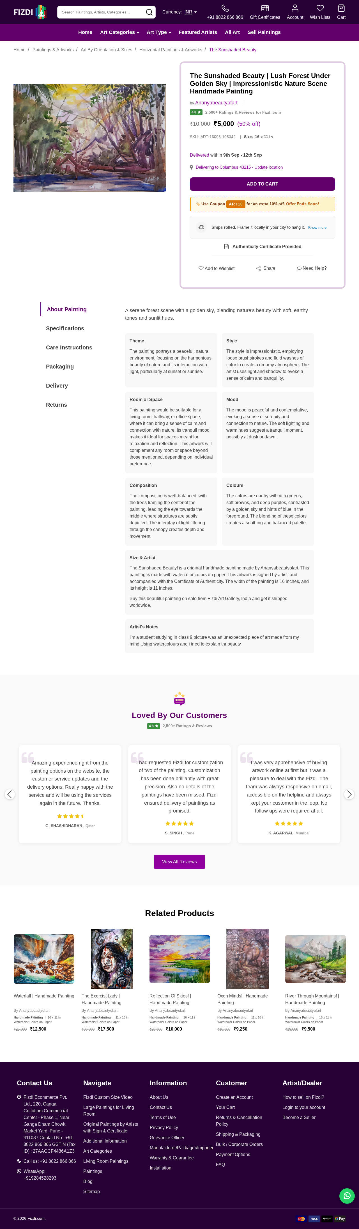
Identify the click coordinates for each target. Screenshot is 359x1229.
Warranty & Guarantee (172, 1157)
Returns (56, 405)
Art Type (157, 32)
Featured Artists (198, 32)
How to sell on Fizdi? (303, 1097)
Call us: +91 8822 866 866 (50, 1161)
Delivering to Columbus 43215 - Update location (239, 167)
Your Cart (225, 1107)
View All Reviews (179, 861)
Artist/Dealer (302, 1083)
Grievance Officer (167, 1137)
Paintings (92, 1171)
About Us (159, 1097)
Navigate (97, 1083)
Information (168, 1083)
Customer (231, 1083)
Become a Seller (299, 1117)
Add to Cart (262, 184)
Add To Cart (51, 1045)
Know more (317, 227)
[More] (138, 32)
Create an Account (234, 1097)
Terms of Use (163, 1117)
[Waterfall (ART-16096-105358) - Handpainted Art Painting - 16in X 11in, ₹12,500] (44, 959)
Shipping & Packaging (238, 1134)
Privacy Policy (164, 1127)
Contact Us (161, 1107)
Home (85, 32)
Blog (88, 1181)
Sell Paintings (264, 32)
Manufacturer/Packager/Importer (181, 1147)
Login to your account (303, 1107)
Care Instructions (69, 347)
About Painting (67, 309)
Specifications (65, 328)
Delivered (199, 155)
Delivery (57, 386)
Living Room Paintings (105, 1161)
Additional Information (105, 1141)
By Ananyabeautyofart (32, 1010)
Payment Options (233, 1154)
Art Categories (117, 32)
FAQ (220, 1164)
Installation (160, 1168)
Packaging (60, 366)
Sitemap (91, 1191)
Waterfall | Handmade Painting (44, 996)
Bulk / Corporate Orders (239, 1144)
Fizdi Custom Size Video (108, 1097)
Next (349, 794)
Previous (9, 794)
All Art (232, 32)
